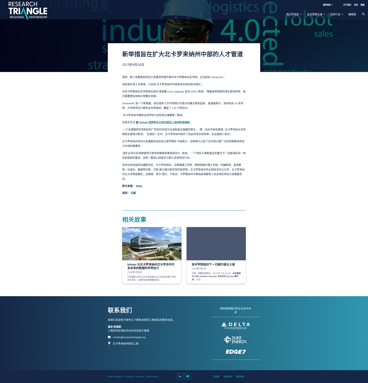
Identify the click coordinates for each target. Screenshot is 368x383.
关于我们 (347, 5)
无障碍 (216, 377)
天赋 (133, 193)
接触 (363, 5)
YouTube (188, 376)
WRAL (139, 186)
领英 (180, 376)
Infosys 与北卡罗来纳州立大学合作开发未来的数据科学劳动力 (151, 266)
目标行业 (335, 14)
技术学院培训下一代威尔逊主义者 (213, 264)
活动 (356, 5)
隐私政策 (228, 377)
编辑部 (352, 14)
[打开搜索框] (363, 14)
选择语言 (327, 5)
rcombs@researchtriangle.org (129, 337)
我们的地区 (292, 14)
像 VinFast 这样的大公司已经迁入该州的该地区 (163, 122)
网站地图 (240, 377)
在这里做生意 (314, 14)
